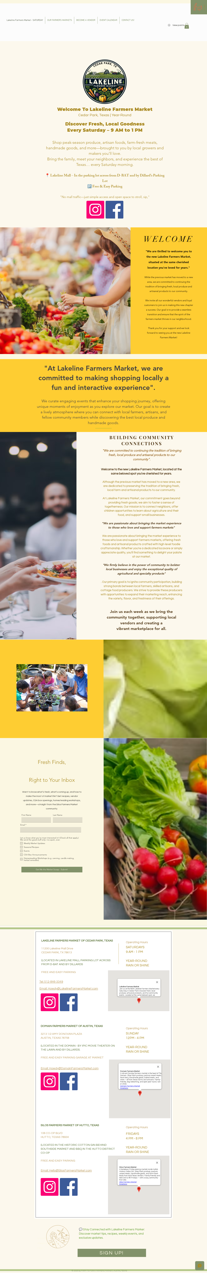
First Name (26, 815)
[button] (204, 7)
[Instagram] (95, 210)
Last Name (57, 815)
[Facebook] (114, 210)
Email (22, 825)
